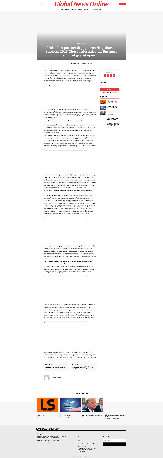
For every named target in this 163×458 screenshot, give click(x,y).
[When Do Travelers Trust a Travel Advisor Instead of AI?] (103, 108)
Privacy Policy (114, 92)
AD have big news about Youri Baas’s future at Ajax (112, 102)
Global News (76, 63)
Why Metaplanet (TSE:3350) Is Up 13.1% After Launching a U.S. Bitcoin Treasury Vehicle (113, 118)
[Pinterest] (111, 75)
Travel (79, 446)
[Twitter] (108, 75)
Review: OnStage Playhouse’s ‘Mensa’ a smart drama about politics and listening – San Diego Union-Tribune (113, 125)
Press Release (81, 43)
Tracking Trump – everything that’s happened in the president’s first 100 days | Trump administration (82, 367)
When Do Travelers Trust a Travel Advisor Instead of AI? (112, 107)
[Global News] (47, 378)
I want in (109, 89)
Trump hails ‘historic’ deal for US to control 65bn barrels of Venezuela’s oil (113, 113)
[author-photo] (38, 417)
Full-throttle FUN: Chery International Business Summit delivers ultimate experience (56, 367)
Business (79, 451)
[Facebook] (105, 75)
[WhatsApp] (114, 75)
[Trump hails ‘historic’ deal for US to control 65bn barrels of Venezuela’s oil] (103, 113)
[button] (40, 4)
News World (80, 441)
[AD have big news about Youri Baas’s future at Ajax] (103, 102)
